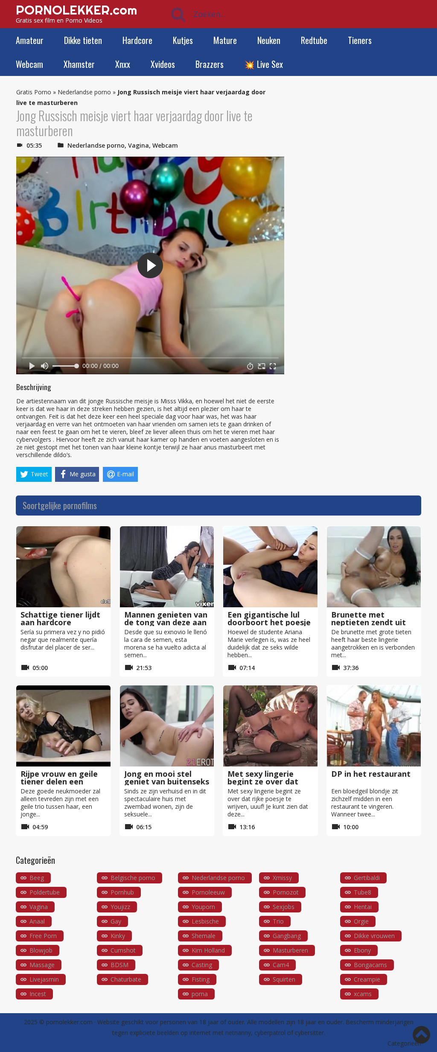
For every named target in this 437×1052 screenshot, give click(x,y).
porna (200, 994)
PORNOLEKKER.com (76, 9)
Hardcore (137, 40)
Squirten (284, 979)
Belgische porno (133, 878)
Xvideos (163, 64)
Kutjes (183, 40)
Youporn (203, 907)
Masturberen (290, 950)
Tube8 (362, 892)
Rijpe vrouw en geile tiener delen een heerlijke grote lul (59, 781)
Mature (225, 40)
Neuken (268, 40)
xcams (363, 994)
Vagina (138, 145)
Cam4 (281, 965)
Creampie (367, 979)
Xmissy (282, 878)
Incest (37, 994)
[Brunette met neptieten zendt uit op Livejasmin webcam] (374, 566)
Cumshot (123, 950)
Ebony (362, 950)
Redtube (314, 40)
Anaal (37, 921)
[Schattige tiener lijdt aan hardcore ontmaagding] (63, 566)
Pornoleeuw (208, 892)
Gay (116, 921)
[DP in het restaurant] (374, 725)
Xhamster (79, 64)
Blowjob (40, 950)
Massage (42, 965)
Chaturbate (126, 979)
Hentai (363, 907)
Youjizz (120, 907)
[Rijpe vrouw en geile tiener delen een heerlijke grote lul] (63, 725)
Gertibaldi (367, 878)
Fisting (201, 979)
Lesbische (205, 921)
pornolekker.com (69, 1022)
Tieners (360, 40)
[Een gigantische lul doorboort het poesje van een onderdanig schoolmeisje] (270, 566)
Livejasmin (44, 979)
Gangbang (287, 936)
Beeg (36, 878)
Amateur (30, 40)
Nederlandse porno (84, 92)
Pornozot (286, 892)
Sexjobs (283, 907)
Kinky (118, 936)
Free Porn (43, 936)
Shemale (204, 936)
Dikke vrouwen (374, 936)
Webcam (29, 64)
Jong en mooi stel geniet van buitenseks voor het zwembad (166, 781)
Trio (278, 921)
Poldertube (44, 892)
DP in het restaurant (371, 774)
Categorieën (404, 1043)
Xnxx (122, 64)
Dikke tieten (83, 40)
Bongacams (370, 965)
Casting (202, 965)
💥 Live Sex (263, 64)
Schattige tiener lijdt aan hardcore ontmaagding (60, 622)
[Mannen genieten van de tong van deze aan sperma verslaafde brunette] (167, 566)
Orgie (361, 921)
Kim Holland (208, 950)
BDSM (119, 965)
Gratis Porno (33, 92)
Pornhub (122, 892)
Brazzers (209, 64)
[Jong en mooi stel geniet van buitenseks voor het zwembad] (167, 725)
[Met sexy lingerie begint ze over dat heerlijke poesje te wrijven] (270, 725)
